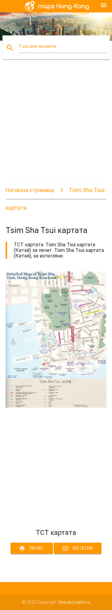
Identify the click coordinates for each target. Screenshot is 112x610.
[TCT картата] (56, 406)
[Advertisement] (56, 126)
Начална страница (30, 190)
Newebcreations (74, 602)
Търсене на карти (37, 46)
